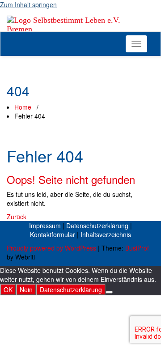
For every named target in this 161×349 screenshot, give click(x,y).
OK (8, 289)
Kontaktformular (52, 234)
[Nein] (109, 292)
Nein (26, 289)
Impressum (45, 225)
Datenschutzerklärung (97, 225)
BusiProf (137, 247)
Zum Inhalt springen (28, 4)
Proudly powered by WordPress (51, 247)
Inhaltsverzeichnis (105, 234)
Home (22, 106)
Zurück (16, 216)
